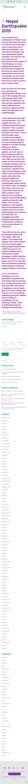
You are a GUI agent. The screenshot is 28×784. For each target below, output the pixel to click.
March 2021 (4, 469)
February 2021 (5, 472)
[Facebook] (8, 1)
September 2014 (6, 631)
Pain (3, 723)
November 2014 (6, 628)
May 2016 (4, 585)
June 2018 (4, 550)
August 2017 (5, 570)
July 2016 (4, 582)
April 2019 (4, 533)
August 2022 (5, 420)
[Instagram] (17, 1)
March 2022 (5, 435)
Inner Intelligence (6, 703)
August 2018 (5, 544)
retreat (3, 741)
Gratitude (4, 695)
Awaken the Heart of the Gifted (10, 382)
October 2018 (5, 539)
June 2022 (4, 426)
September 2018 (6, 541)
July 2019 (4, 527)
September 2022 (6, 417)
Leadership (4, 712)
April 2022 (4, 432)
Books (9, 771)
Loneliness (4, 718)
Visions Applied (21, 313)
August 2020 (5, 490)
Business (4, 672)
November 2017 (6, 562)
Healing (9, 311)
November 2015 (6, 602)
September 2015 (6, 608)
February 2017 (5, 576)
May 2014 (4, 639)
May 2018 (4, 553)
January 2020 (5, 510)
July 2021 (4, 458)
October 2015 (5, 605)
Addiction (4, 657)
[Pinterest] (19, 1)
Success (4, 749)
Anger (3, 660)
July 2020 (4, 492)
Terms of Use (12, 777)
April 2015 (4, 622)
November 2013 (6, 642)
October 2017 (5, 565)
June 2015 (4, 616)
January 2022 (5, 440)
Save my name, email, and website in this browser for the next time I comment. (13, 349)
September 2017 (6, 567)
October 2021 (5, 449)
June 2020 (4, 495)
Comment (4, 326)
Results (3, 738)
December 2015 (6, 599)
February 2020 (5, 507)
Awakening (4, 663)
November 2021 (6, 446)
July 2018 (4, 547)
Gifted (3, 692)
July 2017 (4, 573)
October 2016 (5, 579)
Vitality (3, 755)
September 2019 (6, 521)
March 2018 (5, 559)
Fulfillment (4, 689)
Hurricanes (14, 311)
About (4, 771)
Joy (2, 709)
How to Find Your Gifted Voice (9, 369)
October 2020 (5, 484)
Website (21, 342)
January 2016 (5, 596)
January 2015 (5, 625)
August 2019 (5, 524)
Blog (3, 666)
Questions (4, 735)
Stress (3, 747)
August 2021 (5, 455)
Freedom (4, 686)
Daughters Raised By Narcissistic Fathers (12, 379)
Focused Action (5, 683)
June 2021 (4, 461)
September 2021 (6, 452)
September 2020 (6, 487)
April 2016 (4, 588)
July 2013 (4, 645)
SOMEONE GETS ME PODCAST (18, 771)
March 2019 (4, 536)
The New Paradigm (17, 391)
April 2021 (4, 466)
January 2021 (5, 475)
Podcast (4, 729)
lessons (3, 715)
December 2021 (6, 443)
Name (3, 342)
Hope (3, 700)
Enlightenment (5, 677)
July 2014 (4, 637)
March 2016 (4, 590)
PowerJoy (4, 732)
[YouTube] (14, 1)
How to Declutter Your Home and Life (11, 376)
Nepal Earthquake (12, 313)
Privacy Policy (5, 777)
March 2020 (5, 504)
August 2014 (5, 634)
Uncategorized (5, 752)
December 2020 (6, 478)
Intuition (4, 706)
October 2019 (5, 518)
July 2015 (4, 614)
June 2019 (4, 530)
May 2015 (4, 619)
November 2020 (6, 481)
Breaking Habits (6, 669)
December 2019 (6, 513)
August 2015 (5, 611)
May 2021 (4, 464)
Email (12, 342)
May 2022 (4, 429)
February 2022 (5, 438)
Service (3, 744)
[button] (24, 6)
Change (4, 674)
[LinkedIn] (11, 1)
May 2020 (4, 498)
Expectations (5, 680)
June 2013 (4, 648)
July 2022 (4, 423)
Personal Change (6, 726)
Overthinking (5, 721)
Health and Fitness (6, 697)
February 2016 (5, 593)
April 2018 (4, 556)
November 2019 (6, 515)
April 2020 (4, 501)
